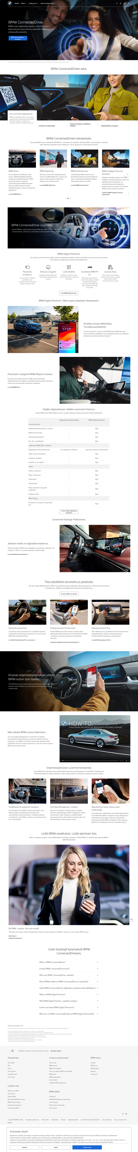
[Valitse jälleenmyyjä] (128, 3)
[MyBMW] (117, 3)
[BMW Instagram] (126, 1114)
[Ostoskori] (121, 3)
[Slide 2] (70, 198)
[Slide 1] (68, 198)
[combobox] (131, 919)
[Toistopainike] (61, 761)
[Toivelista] (125, 3)
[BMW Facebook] (123, 1114)
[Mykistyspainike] (126, 761)
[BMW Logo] (10, 3)
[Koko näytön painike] (129, 761)
